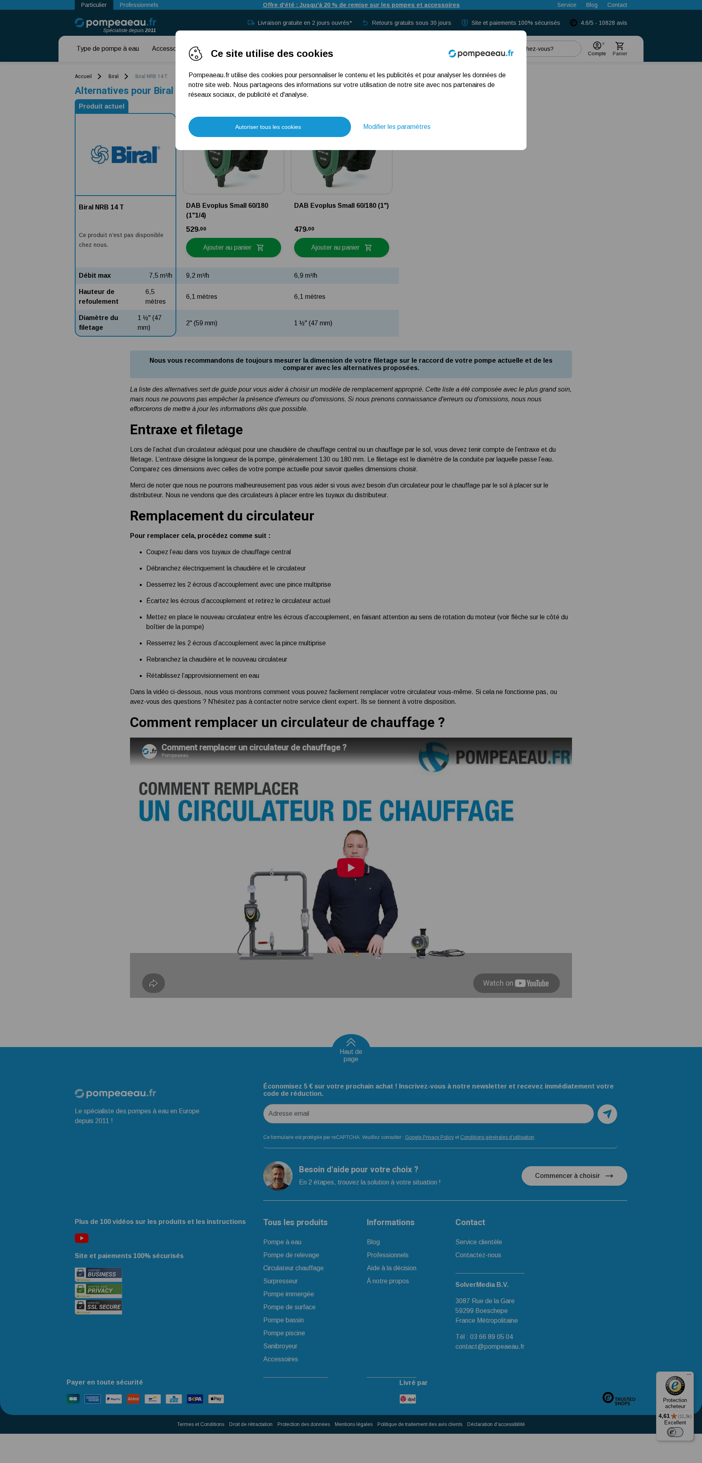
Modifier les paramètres (397, 126)
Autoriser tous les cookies (268, 127)
